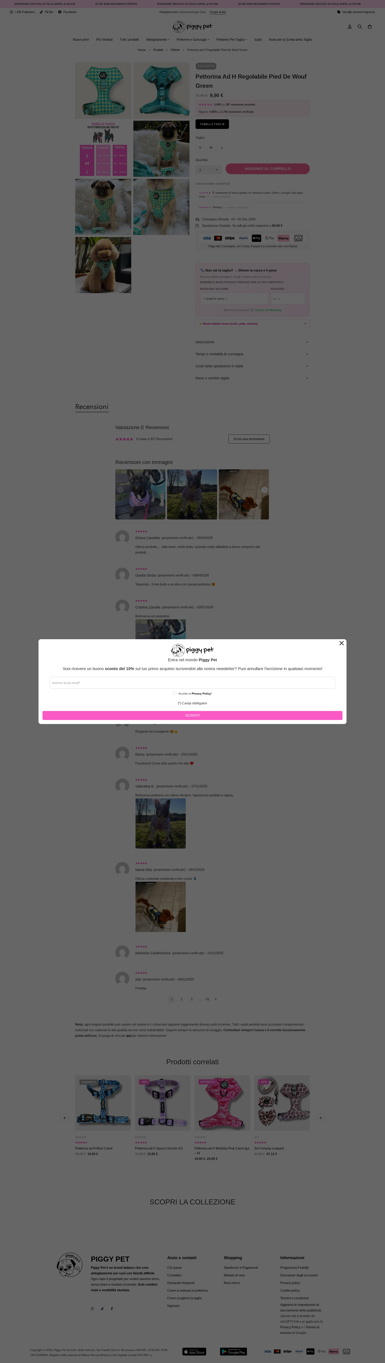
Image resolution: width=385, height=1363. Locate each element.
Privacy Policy (201, 693)
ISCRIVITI (192, 715)
